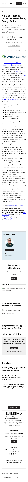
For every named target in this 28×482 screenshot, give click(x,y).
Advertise (9, 471)
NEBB (24, 75)
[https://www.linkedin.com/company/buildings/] (12, 454)
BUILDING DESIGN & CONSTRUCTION (14, 464)
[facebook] (9, 50)
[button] (3, 4)
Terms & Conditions (13, 473)
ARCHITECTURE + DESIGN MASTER (14, 460)
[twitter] (14, 50)
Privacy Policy (5, 473)
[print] (25, 50)
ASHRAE (19, 71)
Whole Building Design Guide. (15, 205)
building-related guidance (10, 99)
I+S (14, 465)
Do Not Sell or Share (16, 471)
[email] (19, 50)
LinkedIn (7, 217)
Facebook (8, 219)
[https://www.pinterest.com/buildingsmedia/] (14, 454)
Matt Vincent (9, 254)
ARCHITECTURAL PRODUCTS (14, 462)
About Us (4, 471)
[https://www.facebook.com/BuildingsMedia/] (10, 454)
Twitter (13, 217)
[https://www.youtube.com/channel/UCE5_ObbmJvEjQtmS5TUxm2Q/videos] (17, 454)
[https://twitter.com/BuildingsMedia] (15, 454)
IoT (2, 11)
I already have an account (14, 351)
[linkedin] (11, 50)
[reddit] (16, 50)
